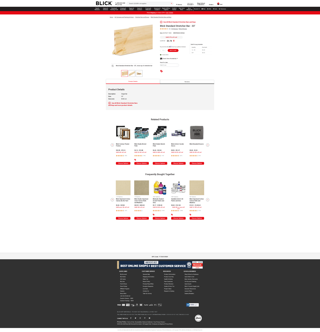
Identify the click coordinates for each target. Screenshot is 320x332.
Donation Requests (148, 286)
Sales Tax (145, 279)
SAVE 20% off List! (139, 207)
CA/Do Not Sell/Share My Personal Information (129, 324)
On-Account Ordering (190, 281)
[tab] (133, 81)
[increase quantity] (164, 50)
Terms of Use (130, 322)
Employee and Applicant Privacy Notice (162, 324)
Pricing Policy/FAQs (148, 284)
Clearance (223, 9)
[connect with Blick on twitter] (135, 319)
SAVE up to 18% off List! (122, 207)
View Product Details (179, 32)
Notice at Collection (148, 322)
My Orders (123, 276)
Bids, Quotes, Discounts (191, 279)
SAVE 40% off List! (121, 152)
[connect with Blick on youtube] (149, 319)
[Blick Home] (104, 3)
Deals (215, 9)
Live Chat (145, 288)
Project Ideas (167, 288)
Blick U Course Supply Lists (192, 286)
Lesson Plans (188, 291)
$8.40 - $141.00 (175, 205)
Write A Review (183, 29)
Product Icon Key (169, 276)
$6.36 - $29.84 (120, 205)
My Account (123, 274)
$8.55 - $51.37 (175, 150)
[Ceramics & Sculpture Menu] (157, 11)
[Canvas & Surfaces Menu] (105, 11)
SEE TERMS (169, 13)
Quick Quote (188, 284)
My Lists (122, 281)
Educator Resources (190, 288)
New (204, 9)
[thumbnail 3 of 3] (139, 73)
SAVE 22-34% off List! (140, 152)
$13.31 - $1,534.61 (195, 205)
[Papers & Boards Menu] (132, 11)
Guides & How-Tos (169, 286)
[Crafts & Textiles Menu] (175, 11)
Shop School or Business (191, 274)
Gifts (210, 9)
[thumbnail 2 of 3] (131, 73)
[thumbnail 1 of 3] (124, 73)
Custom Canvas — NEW (126, 298)
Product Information (169, 274)
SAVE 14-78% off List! (196, 207)
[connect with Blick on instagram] (140, 319)
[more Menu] (189, 11)
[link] (119, 4)
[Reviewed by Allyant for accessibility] (198, 318)
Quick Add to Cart (189, 276)
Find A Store (123, 284)
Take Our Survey (147, 293)
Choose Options (123, 163)
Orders (211, 4)
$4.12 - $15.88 (138, 150)
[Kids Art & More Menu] (182, 11)
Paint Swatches (168, 281)
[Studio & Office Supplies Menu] (166, 11)
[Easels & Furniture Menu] (139, 11)
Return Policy (146, 281)
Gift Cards (123, 279)
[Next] (207, 145)
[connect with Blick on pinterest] (144, 319)
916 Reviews (174, 29)
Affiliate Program (124, 288)
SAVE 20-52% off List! (159, 207)
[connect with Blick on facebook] (130, 319)
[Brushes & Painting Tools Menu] (114, 11)
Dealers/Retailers (189, 293)
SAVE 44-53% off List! (177, 152)
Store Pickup (123, 286)
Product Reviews (168, 284)
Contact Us (146, 291)
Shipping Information (148, 276)
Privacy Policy (121, 322)
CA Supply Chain (147, 324)
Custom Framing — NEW (127, 300)
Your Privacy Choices (159, 322)
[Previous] (112, 145)
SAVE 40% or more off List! (178, 208)
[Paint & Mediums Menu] (97, 11)
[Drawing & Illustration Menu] (123, 11)
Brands (196, 9)
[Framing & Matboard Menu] (148, 11)
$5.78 (169, 41)
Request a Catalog (169, 291)
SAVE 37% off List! (171, 37)
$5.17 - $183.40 (157, 205)
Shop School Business (201, 4)
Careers (122, 291)
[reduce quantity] (161, 50)
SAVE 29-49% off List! (196, 152)
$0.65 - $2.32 (193, 150)
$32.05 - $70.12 (120, 150)
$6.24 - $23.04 (157, 150)
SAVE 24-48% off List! (159, 152)
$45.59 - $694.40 (139, 205)
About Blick (123, 293)
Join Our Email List (125, 296)
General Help (146, 274)
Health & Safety (168, 279)
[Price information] (162, 71)
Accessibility (138, 322)
